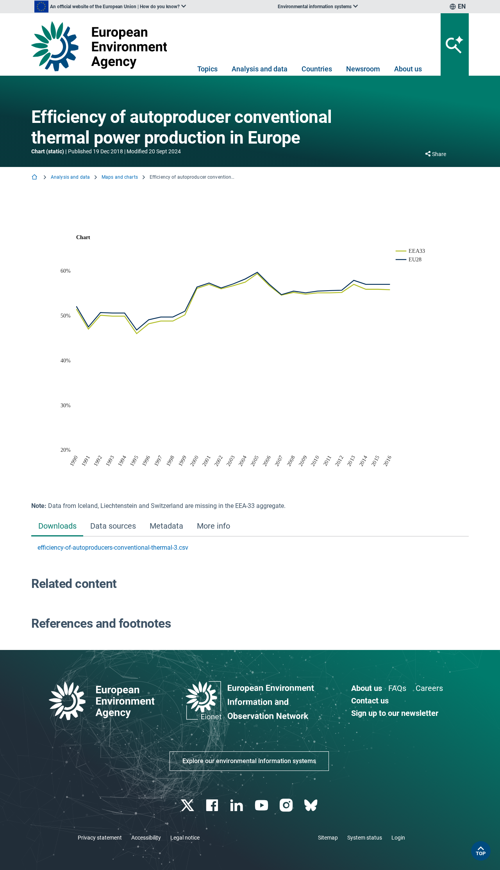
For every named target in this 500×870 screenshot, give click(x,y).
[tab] (57, 527)
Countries (317, 69)
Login (398, 837)
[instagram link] (287, 805)
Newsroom (363, 69)
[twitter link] (188, 805)
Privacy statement (100, 837)
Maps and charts (120, 177)
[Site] (102, 46)
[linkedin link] (238, 805)
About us (408, 69)
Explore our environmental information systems (249, 761)
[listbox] (110, 6)
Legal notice (185, 837)
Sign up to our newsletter (394, 713)
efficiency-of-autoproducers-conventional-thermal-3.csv (113, 547)
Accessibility (146, 837)
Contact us (370, 700)
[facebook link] (213, 805)
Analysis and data (260, 69)
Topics (207, 69)
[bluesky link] (311, 805)
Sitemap (328, 837)
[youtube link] (262, 805)
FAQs (397, 688)
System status (364, 837)
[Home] (35, 178)
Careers (429, 688)
